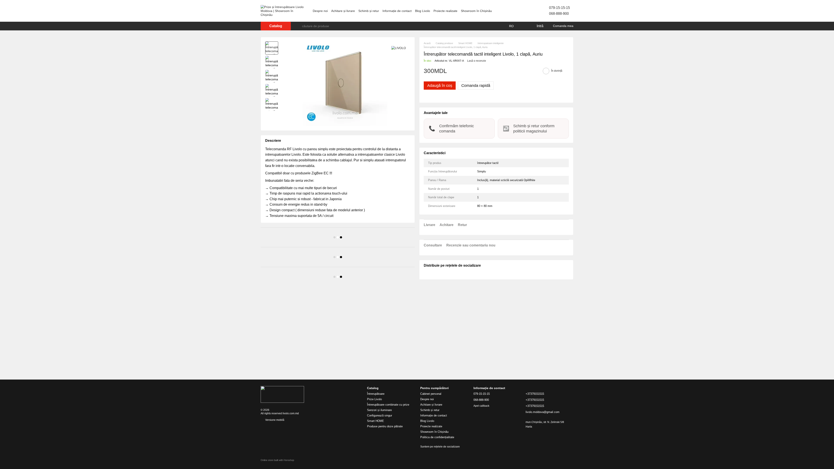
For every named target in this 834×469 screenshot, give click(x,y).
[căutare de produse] (298, 26)
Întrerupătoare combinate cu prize (388, 404)
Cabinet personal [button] (430, 393)
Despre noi (320, 11)
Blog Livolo (422, 11)
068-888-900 (559, 13)
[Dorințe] (524, 26)
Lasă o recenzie (476, 60)
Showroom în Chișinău (476, 11)
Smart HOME (375, 421)
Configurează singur (379, 415)
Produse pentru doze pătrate (385, 426)
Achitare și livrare (343, 11)
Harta (529, 426)
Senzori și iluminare (379, 410)
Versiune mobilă (274, 419)
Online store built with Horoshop (277, 460)
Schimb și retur (368, 11)
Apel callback (481, 405)
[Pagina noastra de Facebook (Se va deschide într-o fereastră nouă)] (512, 11)
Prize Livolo (374, 399)
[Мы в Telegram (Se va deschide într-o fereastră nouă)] (523, 11)
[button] (496, 75)
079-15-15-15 (559, 8)
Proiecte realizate (445, 11)
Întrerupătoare (375, 393)
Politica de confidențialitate (437, 437)
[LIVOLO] (398, 48)
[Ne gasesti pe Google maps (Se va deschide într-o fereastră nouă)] (528, 11)
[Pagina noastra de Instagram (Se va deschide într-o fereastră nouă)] (518, 11)
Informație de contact (397, 11)
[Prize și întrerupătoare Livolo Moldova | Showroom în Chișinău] (282, 394)
